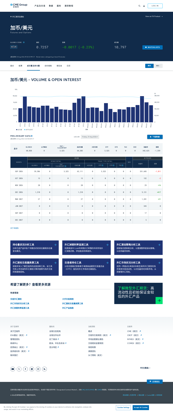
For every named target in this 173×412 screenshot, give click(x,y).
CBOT (87, 390)
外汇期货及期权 (18, 17)
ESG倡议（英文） (17, 335)
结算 (20, 66)
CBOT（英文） (133, 335)
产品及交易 (40, 6)
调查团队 (92, 351)
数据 (51, 6)
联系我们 (14, 355)
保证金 (59, 66)
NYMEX (92, 390)
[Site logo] (19, 5)
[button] (152, 47)
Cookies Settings (123, 407)
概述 (90, 331)
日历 (68, 66)
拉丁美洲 (53, 339)
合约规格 (48, 66)
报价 (12, 66)
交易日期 (77, 137)
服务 (59, 6)
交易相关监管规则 (95, 343)
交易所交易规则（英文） (98, 335)
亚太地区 (53, 347)
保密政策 (92, 347)
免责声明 (133, 395)
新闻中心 (14, 343)
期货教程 (69, 6)
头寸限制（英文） (95, 355)
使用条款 (159, 395)
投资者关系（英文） (18, 351)
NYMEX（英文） (134, 339)
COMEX (99, 390)
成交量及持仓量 (33, 66)
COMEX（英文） (134, 343)
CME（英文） (133, 331)
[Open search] (139, 6)
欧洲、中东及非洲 (56, 343)
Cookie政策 (150, 395)
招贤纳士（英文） (17, 347)
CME (83, 390)
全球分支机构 (55, 331)
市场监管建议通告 (95, 339)
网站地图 (126, 395)
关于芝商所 (15, 331)
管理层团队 (15, 339)
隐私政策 (142, 395)
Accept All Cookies (141, 407)
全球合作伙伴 (55, 335)
